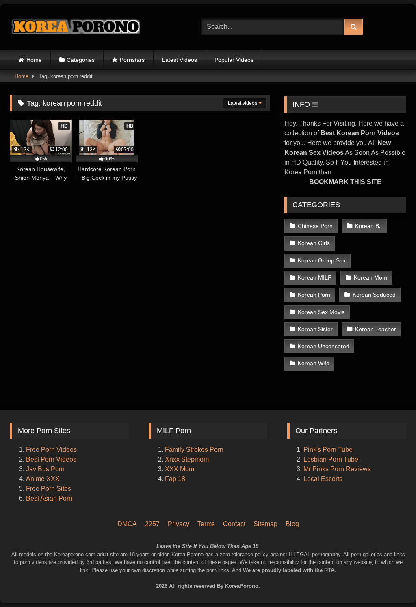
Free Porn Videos (51, 449)
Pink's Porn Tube (328, 449)
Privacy (178, 523)
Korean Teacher (375, 329)
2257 (152, 523)
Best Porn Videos (51, 459)
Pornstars (132, 59)
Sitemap (265, 523)
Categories (81, 59)
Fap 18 (175, 478)
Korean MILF (315, 277)
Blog (292, 523)
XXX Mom (180, 469)
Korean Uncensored (323, 346)
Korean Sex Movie (321, 312)
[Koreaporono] (93, 27)
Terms (206, 523)
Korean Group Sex (322, 260)
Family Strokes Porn (194, 449)
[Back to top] (399, 566)
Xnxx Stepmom (187, 459)
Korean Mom (370, 277)
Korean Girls (314, 243)
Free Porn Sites (48, 488)
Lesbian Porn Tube (330, 459)
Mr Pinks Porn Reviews (338, 469)
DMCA (127, 523)
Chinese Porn (315, 226)
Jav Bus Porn (45, 469)
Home (34, 59)
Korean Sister (315, 329)
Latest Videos (179, 59)
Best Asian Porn (49, 498)
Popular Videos (234, 59)
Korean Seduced (374, 294)
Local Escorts (322, 478)
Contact (234, 523)
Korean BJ (368, 226)
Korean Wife (313, 363)
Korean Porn (314, 294)
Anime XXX (43, 478)
